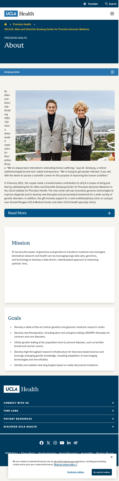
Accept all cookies (99, 472)
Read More (17, 217)
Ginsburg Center (12, 71)
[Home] (5, 24)
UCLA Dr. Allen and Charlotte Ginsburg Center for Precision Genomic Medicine (46, 29)
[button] (91, 4)
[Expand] (111, 406)
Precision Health (22, 24)
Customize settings (73, 472)
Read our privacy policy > (63, 464)
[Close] (109, 457)
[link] (40, 446)
